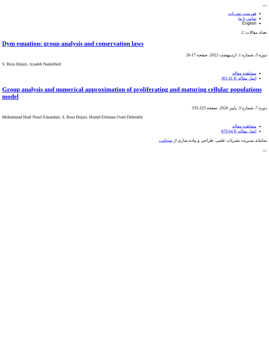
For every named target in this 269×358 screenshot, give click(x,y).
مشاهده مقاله (244, 73)
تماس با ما (247, 18)
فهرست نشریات (242, 13)
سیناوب (165, 140)
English (249, 23)
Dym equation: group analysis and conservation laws (72, 43)
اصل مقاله (238, 78)
